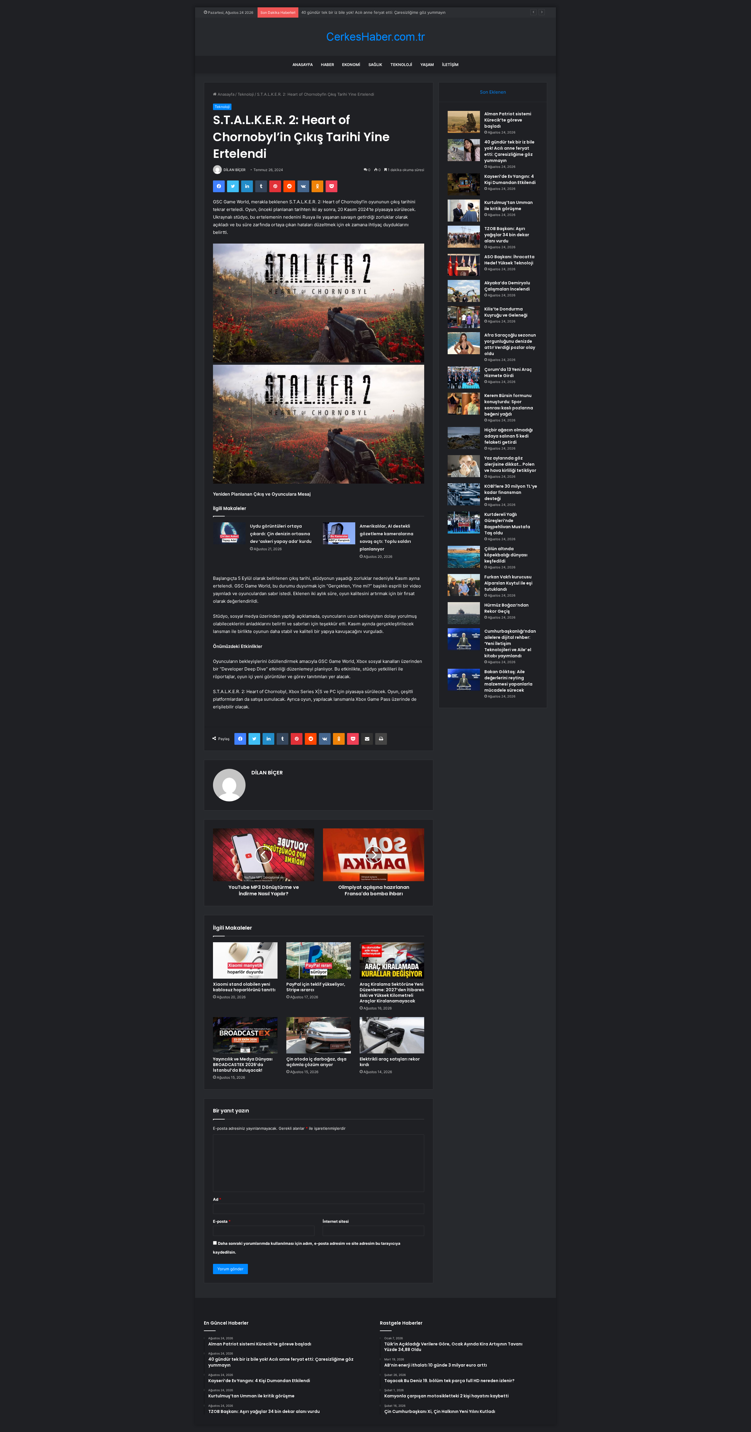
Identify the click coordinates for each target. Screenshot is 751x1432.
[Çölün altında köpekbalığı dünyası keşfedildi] (464, 557)
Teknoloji (401, 64)
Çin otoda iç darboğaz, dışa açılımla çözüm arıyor (316, 1062)
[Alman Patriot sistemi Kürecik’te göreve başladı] (464, 122)
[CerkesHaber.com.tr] (375, 37)
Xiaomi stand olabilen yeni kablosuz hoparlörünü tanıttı (244, 987)
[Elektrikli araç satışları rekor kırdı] (392, 1035)
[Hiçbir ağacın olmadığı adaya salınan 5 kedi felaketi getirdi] (464, 438)
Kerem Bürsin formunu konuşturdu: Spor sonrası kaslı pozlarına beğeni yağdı (508, 405)
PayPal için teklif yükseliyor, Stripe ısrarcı (315, 987)
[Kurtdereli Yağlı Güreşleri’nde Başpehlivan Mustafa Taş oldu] (464, 522)
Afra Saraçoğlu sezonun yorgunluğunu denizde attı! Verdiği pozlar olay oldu (510, 344)
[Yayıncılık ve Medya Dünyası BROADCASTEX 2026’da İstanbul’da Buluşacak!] (245, 1035)
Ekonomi (351, 64)
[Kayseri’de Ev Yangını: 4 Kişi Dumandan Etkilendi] (464, 184)
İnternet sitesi (336, 1221)
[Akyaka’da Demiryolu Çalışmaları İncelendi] (464, 291)
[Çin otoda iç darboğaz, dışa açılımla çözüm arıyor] (318, 1035)
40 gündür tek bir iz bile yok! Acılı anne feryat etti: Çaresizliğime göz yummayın (509, 151)
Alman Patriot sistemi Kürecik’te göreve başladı (507, 120)
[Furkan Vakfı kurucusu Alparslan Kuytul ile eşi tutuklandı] (464, 585)
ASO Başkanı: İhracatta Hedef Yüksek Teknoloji (509, 260)
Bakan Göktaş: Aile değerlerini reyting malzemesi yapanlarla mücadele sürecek (508, 681)
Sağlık (375, 64)
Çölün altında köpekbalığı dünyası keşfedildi (505, 555)
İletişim (450, 64)
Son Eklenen (493, 92)
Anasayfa (302, 64)
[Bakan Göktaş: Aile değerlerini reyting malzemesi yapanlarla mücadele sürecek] (464, 680)
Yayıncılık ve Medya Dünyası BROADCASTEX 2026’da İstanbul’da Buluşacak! (243, 1064)
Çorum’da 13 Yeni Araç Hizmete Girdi (508, 373)
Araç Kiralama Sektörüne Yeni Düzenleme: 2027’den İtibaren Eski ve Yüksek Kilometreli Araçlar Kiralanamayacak (392, 992)
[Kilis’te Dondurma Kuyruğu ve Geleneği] (464, 317)
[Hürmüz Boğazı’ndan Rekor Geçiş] (464, 613)
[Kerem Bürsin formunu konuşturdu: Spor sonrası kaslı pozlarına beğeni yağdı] (464, 404)
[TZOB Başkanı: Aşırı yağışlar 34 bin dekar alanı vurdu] (464, 237)
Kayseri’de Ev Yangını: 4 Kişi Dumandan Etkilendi (345, 12)
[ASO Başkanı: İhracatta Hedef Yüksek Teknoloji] (464, 265)
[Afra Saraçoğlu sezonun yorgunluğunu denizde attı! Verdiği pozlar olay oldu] (464, 343)
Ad (217, 1199)
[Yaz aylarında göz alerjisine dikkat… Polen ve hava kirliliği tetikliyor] (464, 466)
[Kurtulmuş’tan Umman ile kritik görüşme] (464, 211)
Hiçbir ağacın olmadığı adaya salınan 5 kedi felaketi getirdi (508, 436)
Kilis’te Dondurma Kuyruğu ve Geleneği (505, 312)
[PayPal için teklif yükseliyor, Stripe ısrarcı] (318, 960)
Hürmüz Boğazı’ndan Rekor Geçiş (506, 608)
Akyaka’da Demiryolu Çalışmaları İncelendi (507, 286)
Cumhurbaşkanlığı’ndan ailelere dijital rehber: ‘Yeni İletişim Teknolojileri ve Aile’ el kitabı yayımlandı (510, 643)
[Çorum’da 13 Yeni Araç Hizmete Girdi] (464, 378)
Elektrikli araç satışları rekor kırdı (390, 1062)
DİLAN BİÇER (235, 170)
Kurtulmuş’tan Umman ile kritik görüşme (508, 206)
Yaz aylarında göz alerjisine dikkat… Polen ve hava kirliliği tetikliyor (510, 464)
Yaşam (427, 64)
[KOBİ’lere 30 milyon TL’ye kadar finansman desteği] (464, 494)
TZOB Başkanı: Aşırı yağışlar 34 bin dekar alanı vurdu (506, 235)
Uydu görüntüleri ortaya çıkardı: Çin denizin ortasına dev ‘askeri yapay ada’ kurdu (281, 533)
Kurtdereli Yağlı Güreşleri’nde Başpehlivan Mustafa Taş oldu (507, 523)
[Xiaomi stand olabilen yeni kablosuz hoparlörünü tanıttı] (245, 960)
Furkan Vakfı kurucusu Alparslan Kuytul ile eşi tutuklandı (508, 583)
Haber (327, 64)
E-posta (222, 1221)
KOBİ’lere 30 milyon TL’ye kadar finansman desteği (510, 492)
